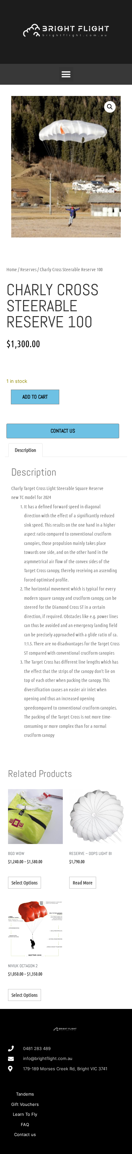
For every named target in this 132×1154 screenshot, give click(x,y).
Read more (83, 882)
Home (11, 269)
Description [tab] (25, 450)
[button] (66, 74)
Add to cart (35, 396)
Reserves (28, 269)
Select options (24, 882)
